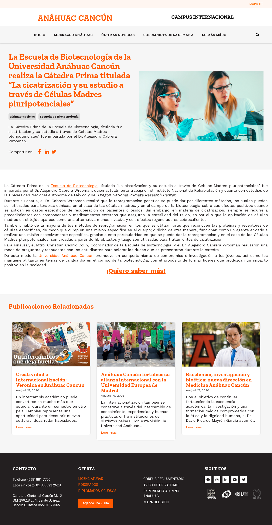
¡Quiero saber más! (136, 270)
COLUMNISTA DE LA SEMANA (168, 35)
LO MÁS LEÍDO (214, 35)
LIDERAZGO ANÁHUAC (73, 35)
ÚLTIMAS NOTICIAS (118, 35)
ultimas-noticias (22, 116)
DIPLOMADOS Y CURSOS (97, 491)
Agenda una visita (96, 503)
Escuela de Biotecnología (59, 116)
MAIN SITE (256, 4)
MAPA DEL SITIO (156, 502)
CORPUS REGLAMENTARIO (163, 479)
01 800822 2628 (48, 485)
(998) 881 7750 (38, 480)
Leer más (24, 427)
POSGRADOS (88, 485)
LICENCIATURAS (90, 479)
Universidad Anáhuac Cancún (66, 255)
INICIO (39, 35)
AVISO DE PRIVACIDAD (160, 485)
